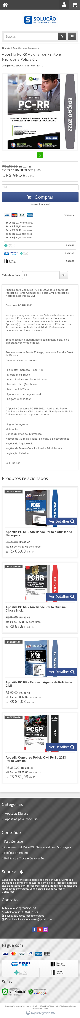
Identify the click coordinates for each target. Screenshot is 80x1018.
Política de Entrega (16, 852)
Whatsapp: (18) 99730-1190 (21, 911)
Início (7, 48)
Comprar (43, 197)
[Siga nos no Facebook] (34, 929)
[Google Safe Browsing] (37, 991)
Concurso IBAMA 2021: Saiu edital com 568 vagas (37, 847)
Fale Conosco (13, 841)
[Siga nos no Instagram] (45, 929)
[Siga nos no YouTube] (40, 929)
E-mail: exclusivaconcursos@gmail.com (28, 919)
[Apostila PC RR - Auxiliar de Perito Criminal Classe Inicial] (40, 597)
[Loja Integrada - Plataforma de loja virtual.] (40, 1013)
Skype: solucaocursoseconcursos (24, 915)
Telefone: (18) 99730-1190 (20, 908)
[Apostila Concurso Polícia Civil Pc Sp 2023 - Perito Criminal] (40, 748)
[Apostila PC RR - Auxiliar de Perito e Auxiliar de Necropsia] (40, 522)
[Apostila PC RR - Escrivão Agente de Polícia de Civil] (40, 673)
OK (63, 275)
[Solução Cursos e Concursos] (40, 19)
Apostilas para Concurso (25, 48)
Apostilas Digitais (16, 813)
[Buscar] (62, 36)
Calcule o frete (11, 275)
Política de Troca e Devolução (24, 858)
